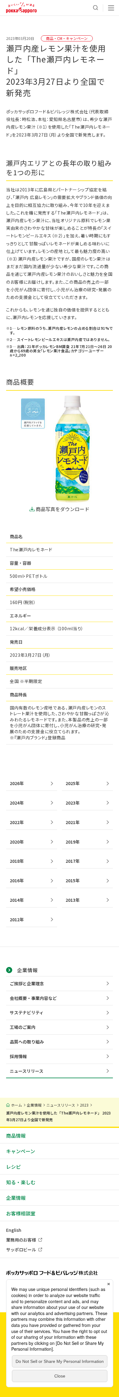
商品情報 (16, 1135)
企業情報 (16, 1197)
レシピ (13, 1166)
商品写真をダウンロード (62, 509)
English (13, 1230)
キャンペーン (20, 1151)
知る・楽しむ (20, 1182)
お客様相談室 (20, 1213)
